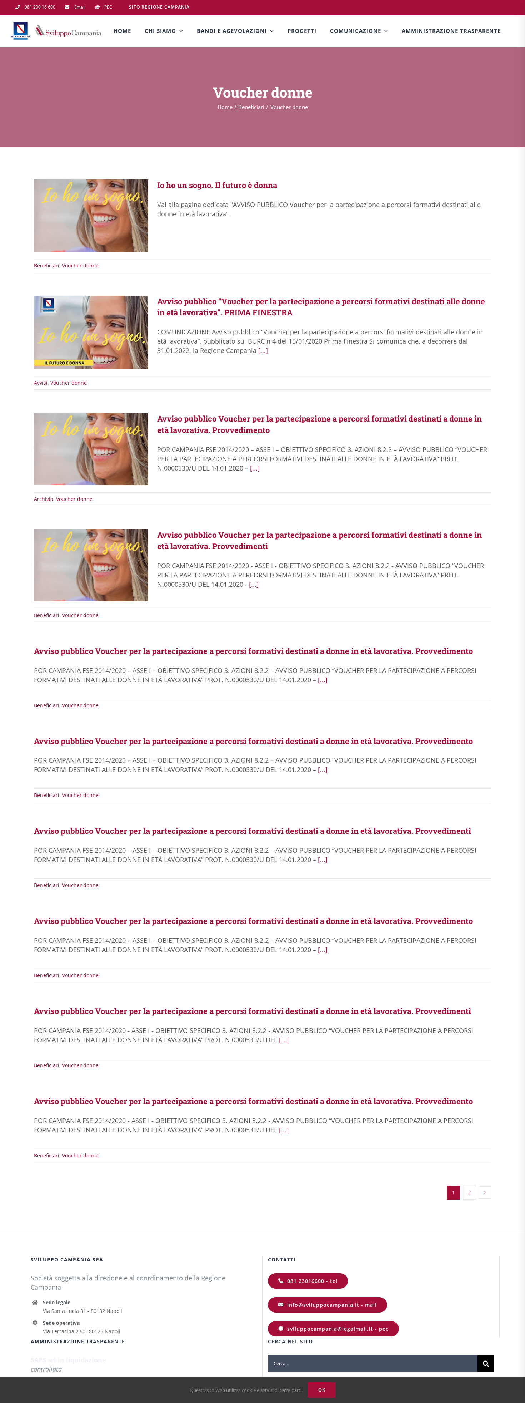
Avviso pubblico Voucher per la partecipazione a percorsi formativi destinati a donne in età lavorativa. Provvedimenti (80, 565)
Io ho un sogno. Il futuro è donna (80, 215)
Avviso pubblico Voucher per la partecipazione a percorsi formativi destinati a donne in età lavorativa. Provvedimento (80, 449)
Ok (321, 1390)
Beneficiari (46, 265)
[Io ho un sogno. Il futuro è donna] (91, 215)
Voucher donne (80, 265)
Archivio (43, 499)
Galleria (102, 215)
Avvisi (41, 382)
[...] (263, 350)
